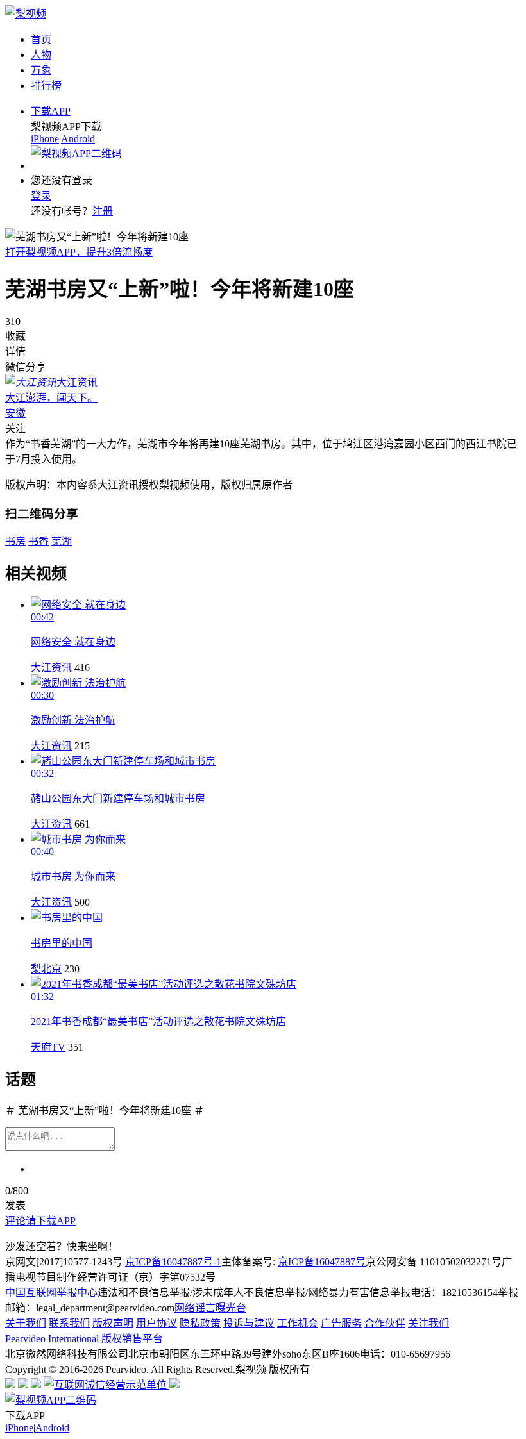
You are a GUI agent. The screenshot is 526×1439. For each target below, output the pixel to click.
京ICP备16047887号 (322, 1261)
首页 (41, 39)
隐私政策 (200, 1323)
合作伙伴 (384, 1323)
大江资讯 (51, 667)
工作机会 (297, 1323)
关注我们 (428, 1323)
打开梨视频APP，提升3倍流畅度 (79, 252)
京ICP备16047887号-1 (173, 1261)
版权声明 (112, 1323)
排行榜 (46, 85)
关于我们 (25, 1323)
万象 (41, 70)
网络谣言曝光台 (210, 1307)
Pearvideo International (52, 1338)
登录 (41, 195)
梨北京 (46, 968)
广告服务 (341, 1323)
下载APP (51, 111)
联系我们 (69, 1323)
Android (78, 138)
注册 (102, 211)
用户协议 (156, 1323)
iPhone (45, 138)
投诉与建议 (249, 1323)
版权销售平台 (132, 1338)
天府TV (48, 1047)
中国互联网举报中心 (51, 1292)
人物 (41, 54)
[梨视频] (25, 13)
